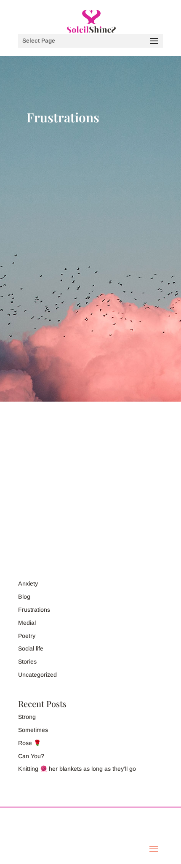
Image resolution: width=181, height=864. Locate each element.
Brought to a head (60, 427)
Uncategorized (37, 674)
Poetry (26, 635)
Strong (27, 716)
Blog (126, 437)
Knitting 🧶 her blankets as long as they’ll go (77, 768)
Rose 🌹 (29, 743)
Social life (30, 648)
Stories (27, 661)
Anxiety (28, 583)
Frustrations (43, 447)
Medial (27, 622)
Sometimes (33, 729)
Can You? (31, 756)
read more (128, 530)
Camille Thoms (55, 437)
